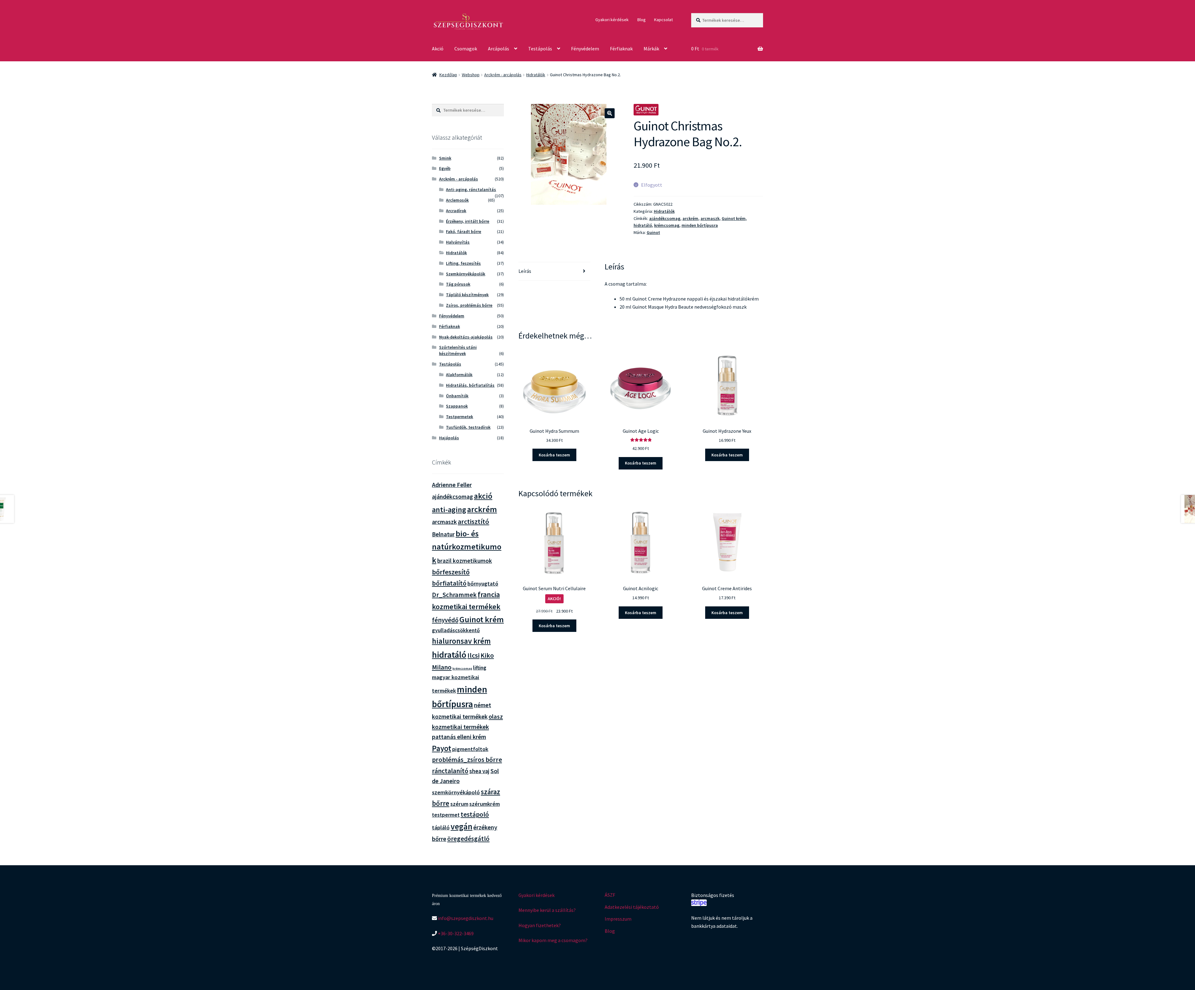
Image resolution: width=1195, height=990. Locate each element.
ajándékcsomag (664, 218)
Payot (441, 748)
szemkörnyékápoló (456, 792)
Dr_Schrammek (454, 595)
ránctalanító (450, 771)
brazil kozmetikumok (464, 560)
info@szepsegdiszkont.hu (465, 918)
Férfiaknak (621, 48)
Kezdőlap (448, 74)
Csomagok (465, 48)
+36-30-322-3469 (455, 933)
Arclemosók (457, 200)
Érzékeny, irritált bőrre (467, 221)
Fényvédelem (585, 48)
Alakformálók (459, 374)
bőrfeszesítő (451, 571)
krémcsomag (666, 225)
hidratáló (643, 225)
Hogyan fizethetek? (539, 925)
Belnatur (443, 534)
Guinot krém (734, 218)
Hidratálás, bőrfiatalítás (470, 385)
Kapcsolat (663, 19)
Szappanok (457, 406)
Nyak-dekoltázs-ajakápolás (466, 337)
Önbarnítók (457, 396)
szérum (459, 803)
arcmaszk (710, 218)
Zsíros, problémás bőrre (469, 305)
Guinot (653, 232)
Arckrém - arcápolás (503, 74)
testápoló (475, 814)
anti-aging (449, 509)
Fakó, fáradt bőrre (463, 231)
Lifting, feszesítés (463, 263)
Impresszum (618, 919)
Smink (445, 158)
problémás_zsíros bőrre (467, 759)
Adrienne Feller (452, 484)
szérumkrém (484, 803)
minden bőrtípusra (700, 225)
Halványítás (458, 242)
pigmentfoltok (470, 749)
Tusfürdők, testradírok (468, 427)
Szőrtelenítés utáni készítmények (458, 350)
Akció (437, 48)
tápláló (441, 827)
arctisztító (473, 521)
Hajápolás (449, 438)
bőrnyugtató (482, 583)
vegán (461, 826)
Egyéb (445, 168)
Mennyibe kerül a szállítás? (547, 910)
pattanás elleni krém (459, 736)
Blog (641, 19)
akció (483, 496)
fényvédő (445, 620)
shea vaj (479, 771)
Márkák (651, 48)
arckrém (690, 218)
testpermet (446, 814)
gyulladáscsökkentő (456, 630)
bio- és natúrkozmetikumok (466, 546)
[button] (610, 113)
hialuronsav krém (461, 641)
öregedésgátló (468, 838)
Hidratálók (535, 74)
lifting (479, 667)
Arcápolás (498, 48)
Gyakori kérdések (612, 19)
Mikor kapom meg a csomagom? (553, 940)
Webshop (471, 74)
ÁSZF (610, 895)
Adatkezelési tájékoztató (632, 907)
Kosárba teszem (554, 455)
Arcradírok (456, 210)
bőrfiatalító (449, 583)
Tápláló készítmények (467, 294)
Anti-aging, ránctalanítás (471, 189)
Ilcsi (473, 655)
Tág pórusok (458, 284)
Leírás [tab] (524, 271)
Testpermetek (459, 416)
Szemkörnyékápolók (465, 274)
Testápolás (540, 48)
